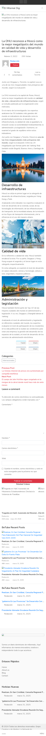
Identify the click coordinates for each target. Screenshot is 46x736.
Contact (5, 675)
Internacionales (8, 360)
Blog (4, 673)
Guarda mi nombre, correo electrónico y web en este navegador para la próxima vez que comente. (23, 471)
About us (5, 670)
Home (4, 667)
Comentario (7, 404)
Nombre (6, 438)
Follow (15, 65)
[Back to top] (7, 722)
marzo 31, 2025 (24, 596)
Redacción (14, 61)
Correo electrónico (10, 448)
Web (4, 458)
